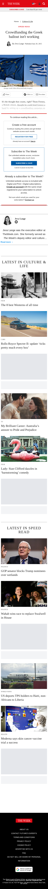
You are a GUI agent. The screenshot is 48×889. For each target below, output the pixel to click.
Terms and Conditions (24, 837)
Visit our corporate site (34, 880)
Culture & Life (27, 21)
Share (7, 94)
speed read (24, 27)
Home (16, 21)
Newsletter (42, 94)
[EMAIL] (17, 221)
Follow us (30, 94)
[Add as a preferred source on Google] (24, 869)
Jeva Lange (19, 44)
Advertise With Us (24, 849)
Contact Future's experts (24, 833)
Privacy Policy (24, 841)
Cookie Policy (24, 845)
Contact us (29, 200)
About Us (24, 829)
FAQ (24, 853)
